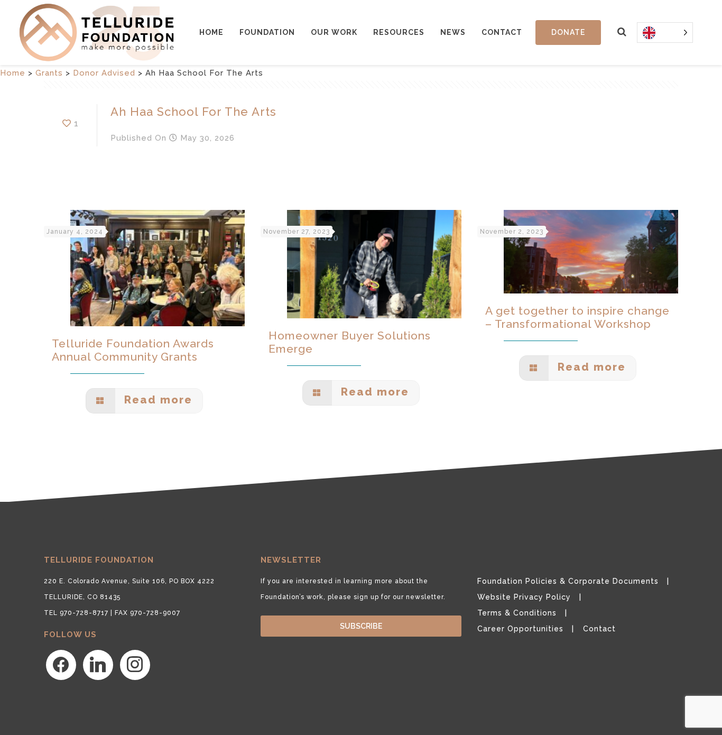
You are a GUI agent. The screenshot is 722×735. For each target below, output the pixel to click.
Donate (568, 32)
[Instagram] (135, 664)
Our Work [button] (334, 32)
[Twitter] (98, 664)
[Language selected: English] (665, 32)
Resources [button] (398, 32)
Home (211, 32)
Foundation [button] (267, 32)
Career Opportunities (520, 628)
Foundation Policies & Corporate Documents (568, 581)
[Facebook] (61, 664)
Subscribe (361, 626)
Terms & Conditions (517, 613)
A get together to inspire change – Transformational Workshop (577, 317)
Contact (502, 32)
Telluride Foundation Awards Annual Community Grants (133, 350)
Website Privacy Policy (524, 597)
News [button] (453, 32)
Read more (156, 399)
